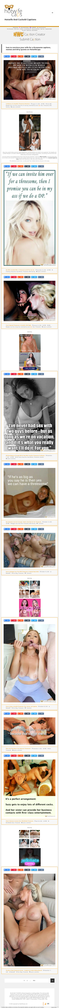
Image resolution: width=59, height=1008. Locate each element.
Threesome (46, 105)
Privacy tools (41, 999)
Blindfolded (8, 822)
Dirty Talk (20, 523)
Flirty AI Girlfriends (35, 28)
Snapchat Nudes (48, 28)
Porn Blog (15, 573)
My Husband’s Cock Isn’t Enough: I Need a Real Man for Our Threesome (23, 522)
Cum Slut (15, 105)
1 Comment (40, 523)
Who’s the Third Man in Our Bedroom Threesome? (18, 748)
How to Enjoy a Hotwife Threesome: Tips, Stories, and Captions (21, 706)
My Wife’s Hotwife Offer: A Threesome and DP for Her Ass (20, 270)
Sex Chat (24, 30)
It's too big (25, 105)
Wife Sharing (32, 271)
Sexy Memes (19, 271)
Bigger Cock (15, 523)
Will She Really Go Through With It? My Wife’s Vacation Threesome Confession (25, 455)
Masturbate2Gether (25, 27)
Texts (41, 105)
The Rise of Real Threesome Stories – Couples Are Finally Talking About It (24, 970)
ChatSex (21, 28)
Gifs (50, 748)
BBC (51, 104)
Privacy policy (34, 999)
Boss (13, 822)
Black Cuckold (43, 156)
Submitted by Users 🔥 (34, 105)
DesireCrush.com (42, 27)
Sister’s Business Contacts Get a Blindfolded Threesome (19, 821)
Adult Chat (29, 30)
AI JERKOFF (34, 27)
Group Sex (20, 105)
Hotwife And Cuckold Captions (20, 19)
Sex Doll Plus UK (27, 28)
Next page (52, 981)
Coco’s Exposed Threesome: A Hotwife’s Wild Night (18, 325)
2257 (24, 999)
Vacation (42, 457)
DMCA (27, 999)
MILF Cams (16, 28)
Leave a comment (16, 107)
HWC (43, 104)
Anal (48, 104)
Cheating (8, 271)
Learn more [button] (54, 1007)
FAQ (46, 999)
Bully (20, 457)
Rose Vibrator (34, 30)
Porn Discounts (10, 28)
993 (34, 980)
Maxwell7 (8, 573)
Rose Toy (42, 28)
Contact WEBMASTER (17, 999)
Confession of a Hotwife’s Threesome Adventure (18, 103)
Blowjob (8, 105)
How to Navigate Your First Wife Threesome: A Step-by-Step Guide (22, 571)
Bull (11, 105)
